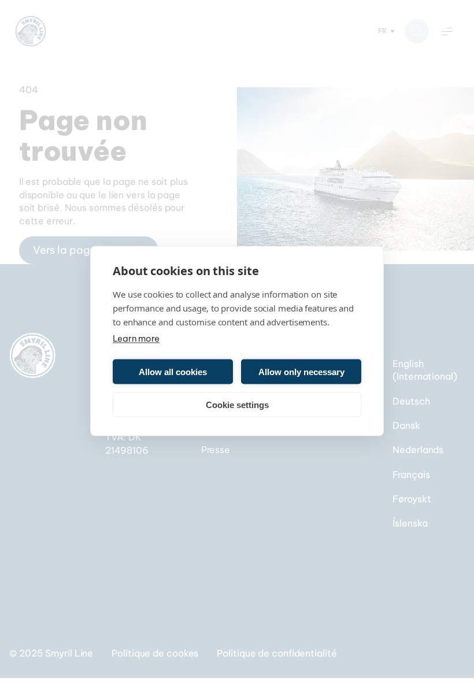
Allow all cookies (173, 371)
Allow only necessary (301, 371)
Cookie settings (237, 404)
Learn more (136, 338)
